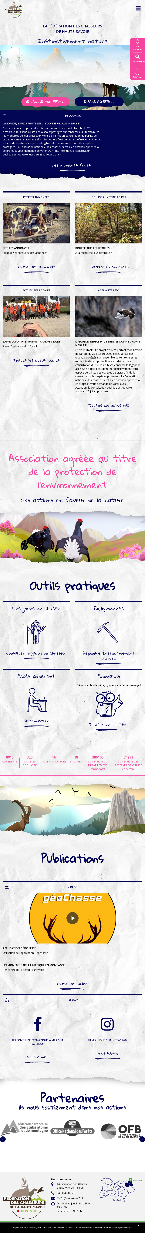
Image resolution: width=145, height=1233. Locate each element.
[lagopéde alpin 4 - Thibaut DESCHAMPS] (108, 316)
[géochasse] (72, 917)
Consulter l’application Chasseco (36, 653)
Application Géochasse (25, 950)
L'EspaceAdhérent (137, 75)
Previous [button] (3, 1139)
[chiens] (36, 222)
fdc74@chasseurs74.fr (70, 1198)
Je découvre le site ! (109, 724)
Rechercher (139, 61)
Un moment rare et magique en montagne (34, 967)
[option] (24, 1139)
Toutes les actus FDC (108, 405)
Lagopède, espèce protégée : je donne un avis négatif (51, 139)
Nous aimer (37, 1057)
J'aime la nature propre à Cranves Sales (31, 344)
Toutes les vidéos (72, 983)
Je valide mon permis (45, 102)
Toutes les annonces (36, 267)
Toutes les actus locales (36, 360)
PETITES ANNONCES (25, 250)
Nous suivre (107, 1053)
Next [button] (142, 1139)
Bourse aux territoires (93, 250)
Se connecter (36, 720)
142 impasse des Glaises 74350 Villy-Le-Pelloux (72, 1185)
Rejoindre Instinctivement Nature (109, 655)
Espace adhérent (99, 102)
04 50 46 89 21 (66, 1192)
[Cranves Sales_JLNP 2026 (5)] (36, 316)
